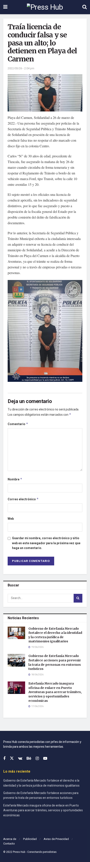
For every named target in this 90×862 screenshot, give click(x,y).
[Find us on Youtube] (45, 758)
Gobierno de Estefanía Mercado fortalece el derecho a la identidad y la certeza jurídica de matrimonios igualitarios (55, 635)
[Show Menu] (5, 7)
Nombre (15, 479)
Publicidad (30, 839)
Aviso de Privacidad (56, 839)
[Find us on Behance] (29, 758)
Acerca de (9, 839)
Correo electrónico (23, 499)
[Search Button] (84, 7)
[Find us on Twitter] (12, 758)
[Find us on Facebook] (4, 758)
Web (11, 518)
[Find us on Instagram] (37, 758)
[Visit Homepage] (45, 7)
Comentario (18, 424)
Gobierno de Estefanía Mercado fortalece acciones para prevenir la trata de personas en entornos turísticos (54, 662)
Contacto (9, 843)
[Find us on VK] (20, 758)
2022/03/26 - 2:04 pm (21, 68)
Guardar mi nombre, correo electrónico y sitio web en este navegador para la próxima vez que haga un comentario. (46, 543)
